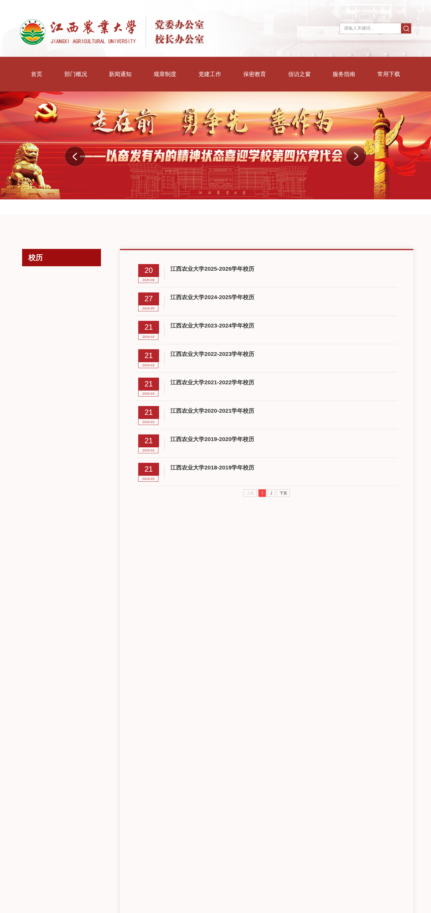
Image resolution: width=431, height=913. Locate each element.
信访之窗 (299, 74)
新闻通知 (120, 74)
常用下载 (388, 74)
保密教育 (254, 74)
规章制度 (165, 74)
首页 (36, 74)
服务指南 (344, 74)
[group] (215, 145)
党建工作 (209, 74)
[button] (356, 156)
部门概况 (75, 74)
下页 (283, 493)
